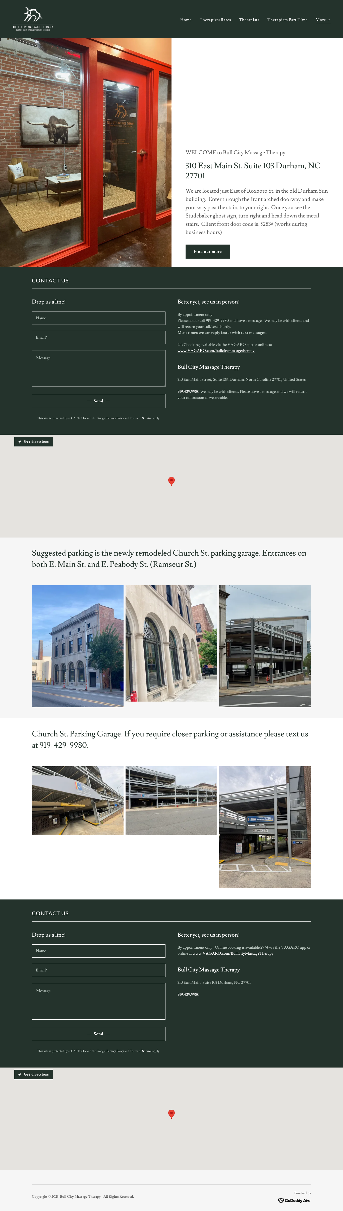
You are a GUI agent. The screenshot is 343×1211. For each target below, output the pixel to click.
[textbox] (98, 318)
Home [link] (186, 19)
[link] (33, 18)
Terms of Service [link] (141, 418)
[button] (323, 20)
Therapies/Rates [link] (215, 19)
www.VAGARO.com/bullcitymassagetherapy (216, 350)
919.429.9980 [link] (188, 391)
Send (98, 401)
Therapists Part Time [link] (287, 19)
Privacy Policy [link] (115, 418)
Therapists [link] (249, 19)
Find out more (208, 251)
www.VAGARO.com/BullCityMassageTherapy (233, 953)
